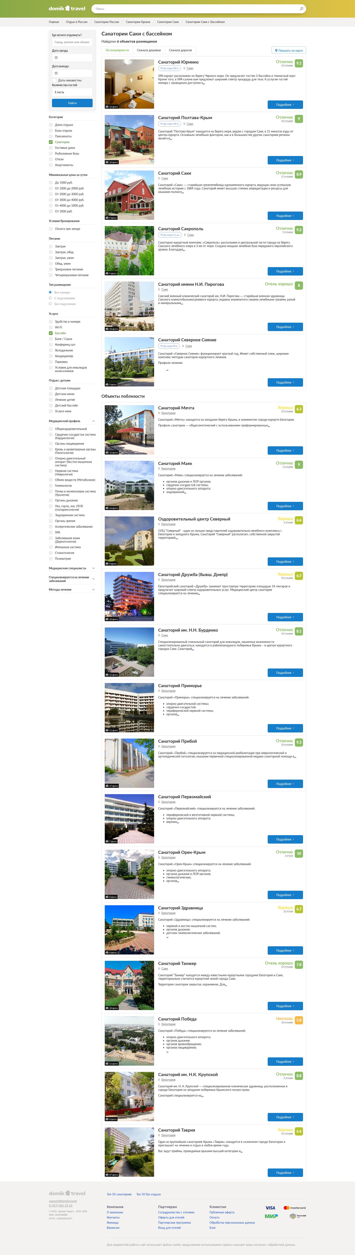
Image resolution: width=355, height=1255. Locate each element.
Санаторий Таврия (176, 1129)
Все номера (62, 292)
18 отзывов (287, 1022)
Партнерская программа (174, 1222)
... (204, 82)
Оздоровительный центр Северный (194, 518)
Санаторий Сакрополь (180, 228)
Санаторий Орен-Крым (181, 852)
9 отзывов (287, 232)
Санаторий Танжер (177, 963)
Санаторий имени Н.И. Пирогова (191, 284)
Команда (113, 1222)
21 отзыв (288, 911)
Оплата (214, 1217)
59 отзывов (287, 577)
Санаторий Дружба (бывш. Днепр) (193, 574)
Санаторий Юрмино (178, 61)
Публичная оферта (222, 1212)
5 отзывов (287, 466)
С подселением (64, 298)
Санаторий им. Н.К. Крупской (188, 1074)
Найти (72, 103)
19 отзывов (287, 411)
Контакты (113, 1217)
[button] (108, 84)
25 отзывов (287, 1133)
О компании (115, 1212)
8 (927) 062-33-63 (60, 1205)
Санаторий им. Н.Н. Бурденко (188, 629)
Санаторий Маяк (175, 463)
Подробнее (283, 104)
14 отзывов (287, 633)
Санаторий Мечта (176, 407)
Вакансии (113, 1227)
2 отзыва (288, 522)
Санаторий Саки (174, 172)
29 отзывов (287, 966)
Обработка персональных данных (232, 1222)
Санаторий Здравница (180, 907)
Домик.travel (67, 8)
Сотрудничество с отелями (176, 1212)
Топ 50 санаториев (119, 1194)
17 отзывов (287, 176)
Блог (213, 1227)
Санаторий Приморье (180, 685)
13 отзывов (287, 65)
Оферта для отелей (171, 1217)
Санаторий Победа (177, 1018)
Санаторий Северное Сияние (187, 339)
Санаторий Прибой (177, 741)
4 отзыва (288, 1077)
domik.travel (67, 1193)
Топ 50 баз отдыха (148, 1194)
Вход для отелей (169, 1227)
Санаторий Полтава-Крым (185, 117)
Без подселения (65, 304)
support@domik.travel (63, 1201)
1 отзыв (289, 855)
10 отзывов (287, 121)
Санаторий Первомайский (184, 796)
